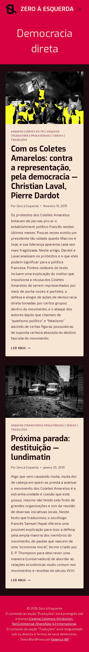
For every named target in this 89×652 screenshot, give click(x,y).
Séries (58, 135)
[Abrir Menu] (79, 9)
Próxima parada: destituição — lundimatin (40, 448)
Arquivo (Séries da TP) (27, 131)
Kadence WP (60, 639)
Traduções (19, 139)
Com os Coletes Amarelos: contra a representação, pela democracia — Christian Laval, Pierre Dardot (44, 172)
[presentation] (44, 98)
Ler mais (20, 348)
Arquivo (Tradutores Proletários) (37, 425)
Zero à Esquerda (27, 206)
